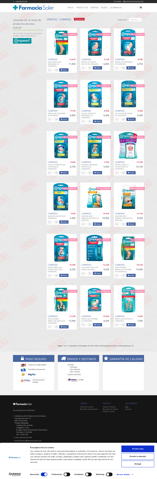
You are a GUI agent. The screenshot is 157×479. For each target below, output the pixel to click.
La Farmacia (116, 7)
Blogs (104, 7)
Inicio (70, 7)
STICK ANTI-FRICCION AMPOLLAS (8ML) (89, 267)
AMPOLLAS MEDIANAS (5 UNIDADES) (123, 61)
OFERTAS (107, 403)
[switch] (67, 474)
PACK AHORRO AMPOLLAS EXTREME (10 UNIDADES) (123, 268)
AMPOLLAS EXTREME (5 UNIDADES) (89, 318)
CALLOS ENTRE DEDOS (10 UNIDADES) (124, 113)
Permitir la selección (138, 456)
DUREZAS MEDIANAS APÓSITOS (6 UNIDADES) (89, 165)
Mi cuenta (117, 2)
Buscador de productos (134, 2)
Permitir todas (138, 449)
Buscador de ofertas (110, 409)
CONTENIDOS (131, 403)
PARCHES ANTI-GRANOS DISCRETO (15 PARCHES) (90, 216)
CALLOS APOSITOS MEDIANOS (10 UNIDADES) (88, 114)
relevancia (134, 20)
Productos (82, 7)
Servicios (128, 409)
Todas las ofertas (109, 407)
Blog (126, 407)
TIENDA (83, 403)
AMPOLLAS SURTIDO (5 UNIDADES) (124, 318)
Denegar (137, 464)
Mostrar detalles (123, 474)
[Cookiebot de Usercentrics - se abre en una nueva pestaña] (15, 474)
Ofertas (94, 7)
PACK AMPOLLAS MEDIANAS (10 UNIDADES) (54, 62)
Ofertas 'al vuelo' (109, 411)
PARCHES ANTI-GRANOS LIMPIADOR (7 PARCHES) (124, 216)
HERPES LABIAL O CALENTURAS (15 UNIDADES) (122, 165)
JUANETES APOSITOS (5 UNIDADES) (57, 215)
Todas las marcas (86, 407)
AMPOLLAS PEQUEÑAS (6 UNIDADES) (56, 113)
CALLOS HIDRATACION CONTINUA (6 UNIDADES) (56, 165)
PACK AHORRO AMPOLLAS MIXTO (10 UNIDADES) (56, 319)
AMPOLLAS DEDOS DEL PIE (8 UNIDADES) (89, 61)
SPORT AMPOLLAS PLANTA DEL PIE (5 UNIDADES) (55, 268)
